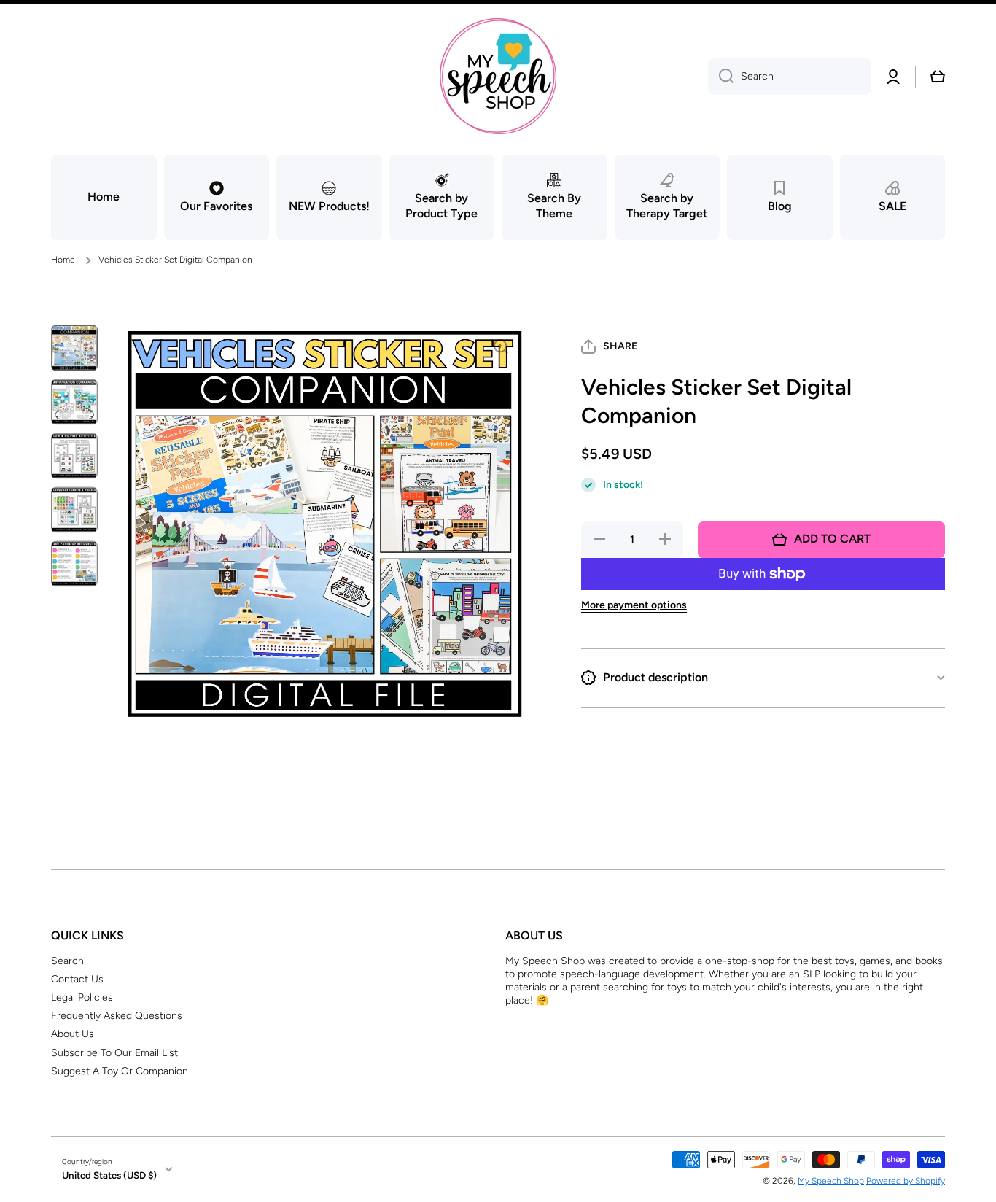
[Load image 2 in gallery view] (74, 402)
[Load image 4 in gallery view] (74, 509)
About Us (72, 1034)
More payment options (634, 605)
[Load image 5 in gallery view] (74, 563)
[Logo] (498, 76)
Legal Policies (82, 997)
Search (67, 961)
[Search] (721, 76)
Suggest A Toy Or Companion (119, 1071)
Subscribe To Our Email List (114, 1053)
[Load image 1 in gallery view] (74, 348)
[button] (937, 76)
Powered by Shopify (905, 1181)
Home (63, 260)
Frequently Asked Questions (116, 1015)
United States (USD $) (109, 1175)
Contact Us (77, 979)
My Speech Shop (831, 1181)
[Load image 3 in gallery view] (74, 456)
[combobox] (789, 76)
